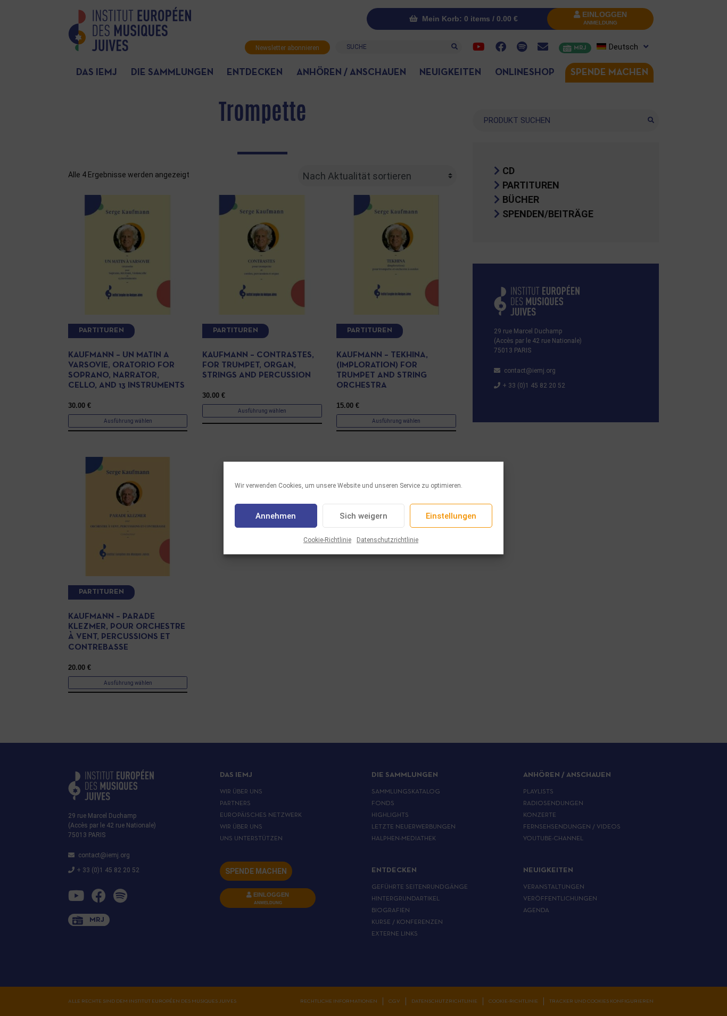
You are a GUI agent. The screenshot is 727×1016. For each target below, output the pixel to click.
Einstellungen (451, 516)
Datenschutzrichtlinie (387, 540)
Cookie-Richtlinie (327, 540)
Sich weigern (363, 516)
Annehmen (275, 516)
